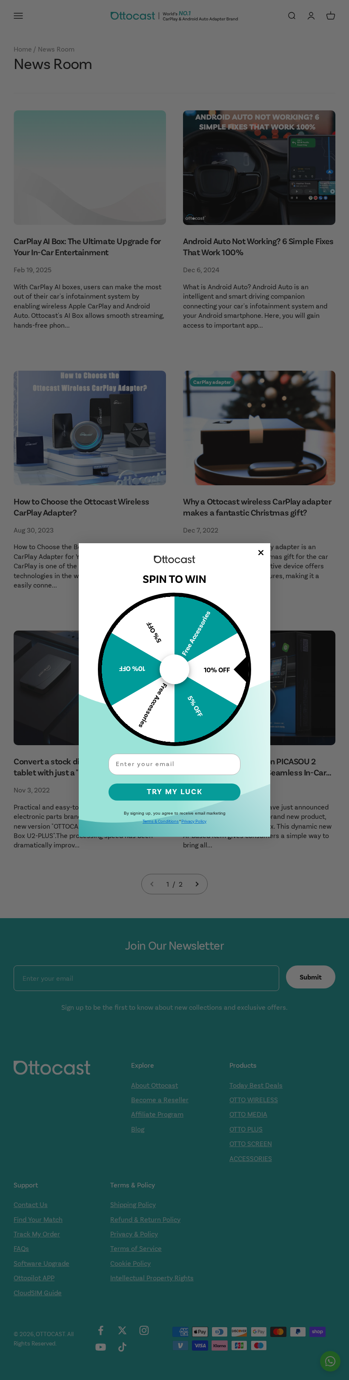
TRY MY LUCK (175, 792)
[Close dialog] (261, 552)
